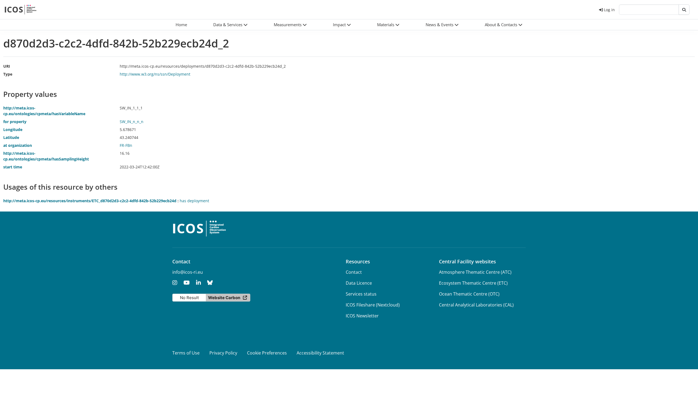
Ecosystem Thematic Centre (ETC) (473, 283)
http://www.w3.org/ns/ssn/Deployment (155, 74)
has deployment (194, 200)
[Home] (20, 9)
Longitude (12, 129)
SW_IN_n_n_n (131, 121)
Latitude (11, 137)
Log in (609, 9)
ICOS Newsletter (362, 316)
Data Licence (359, 283)
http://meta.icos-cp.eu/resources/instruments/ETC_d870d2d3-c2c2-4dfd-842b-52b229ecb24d (89, 200)
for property (14, 121)
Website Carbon (224, 297)
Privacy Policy (223, 353)
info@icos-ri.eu (187, 272)
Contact (354, 272)
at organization (17, 145)
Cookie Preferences (267, 353)
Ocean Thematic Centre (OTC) (469, 294)
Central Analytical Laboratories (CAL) (476, 305)
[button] (230, 24)
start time (12, 166)
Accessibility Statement (320, 353)
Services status (361, 294)
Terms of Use (186, 353)
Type (7, 74)
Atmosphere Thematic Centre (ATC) (475, 272)
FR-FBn (126, 145)
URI (6, 66)
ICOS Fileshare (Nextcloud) (373, 305)
